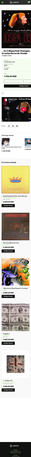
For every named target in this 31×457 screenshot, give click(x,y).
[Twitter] (16, 126)
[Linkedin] (13, 126)
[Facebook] (9, 126)
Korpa (29, 2)
